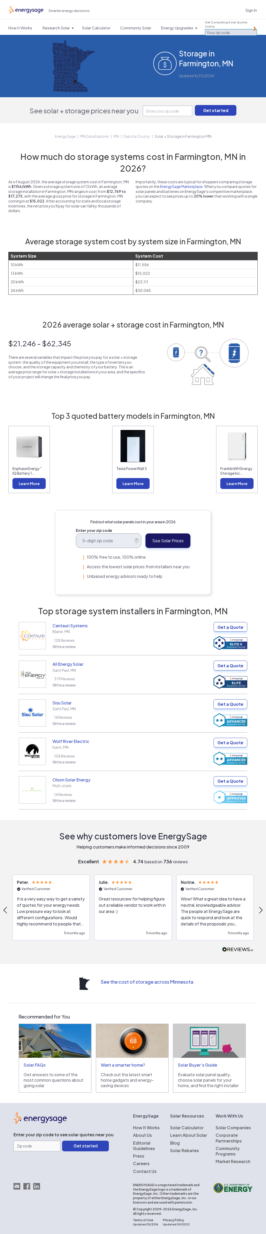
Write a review (64, 646)
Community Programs (228, 1151)
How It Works (146, 1127)
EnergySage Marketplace (181, 186)
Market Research (233, 1161)
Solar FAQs (34, 1065)
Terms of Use (143, 1220)
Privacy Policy (173, 1220)
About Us (142, 1135)
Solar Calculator (187, 1127)
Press (138, 1156)
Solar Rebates (184, 1150)
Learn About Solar (188, 1135)
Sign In (251, 10)
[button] (51, 907)
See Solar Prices (168, 540)
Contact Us (145, 1171)
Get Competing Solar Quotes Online (226, 24)
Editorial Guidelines (144, 1145)
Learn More (29, 483)
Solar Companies (233, 1127)
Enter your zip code (94, 530)
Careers (141, 1163)
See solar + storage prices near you (84, 110)
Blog (175, 1143)
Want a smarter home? (123, 1065)
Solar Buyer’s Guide (197, 1065)
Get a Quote (230, 627)
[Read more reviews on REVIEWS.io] (237, 949)
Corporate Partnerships (229, 1137)
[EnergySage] (40, 1122)
